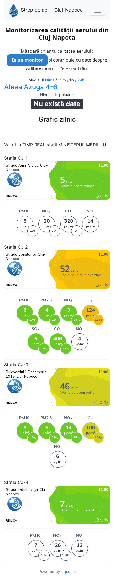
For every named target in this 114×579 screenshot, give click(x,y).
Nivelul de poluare (56, 94)
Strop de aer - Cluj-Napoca (52, 10)
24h (80, 80)
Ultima (49, 80)
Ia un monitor (27, 60)
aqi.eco (68, 571)
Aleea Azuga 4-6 (30, 87)
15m (62, 80)
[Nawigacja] (97, 10)
